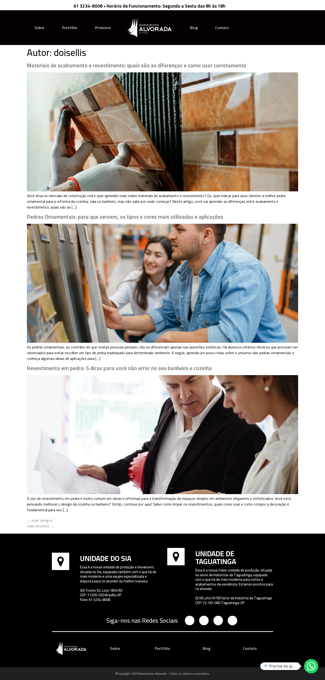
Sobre (39, 27)
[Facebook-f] (204, 620)
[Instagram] (246, 28)
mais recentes (40, 526)
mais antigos (40, 520)
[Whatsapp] (270, 28)
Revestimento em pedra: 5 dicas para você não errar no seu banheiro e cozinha (119, 368)
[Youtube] (262, 28)
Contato (222, 27)
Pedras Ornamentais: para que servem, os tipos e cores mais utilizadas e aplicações (125, 217)
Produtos (103, 27)
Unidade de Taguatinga (215, 557)
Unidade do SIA (105, 558)
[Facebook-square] (254, 28)
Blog (194, 27)
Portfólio (69, 27)
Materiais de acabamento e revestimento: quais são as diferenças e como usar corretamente (136, 65)
